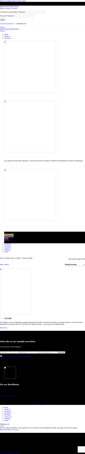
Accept (16, 430)
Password (7, 16)
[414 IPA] (15, 314)
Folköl (6, 238)
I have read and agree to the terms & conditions (17, 356)
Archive (6, 240)
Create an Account (11, 8)
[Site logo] (5, 6)
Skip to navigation (6, 1)
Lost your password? (7, 23)
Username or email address (12, 12)
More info (6, 430)
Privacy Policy (34, 404)
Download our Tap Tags (8, 396)
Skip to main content (19, 1)
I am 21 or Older (5, 453)
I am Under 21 (16, 453)
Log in (2, 20)
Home (2, 258)
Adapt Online (49, 404)
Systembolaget (9, 236)
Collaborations (9, 235)
